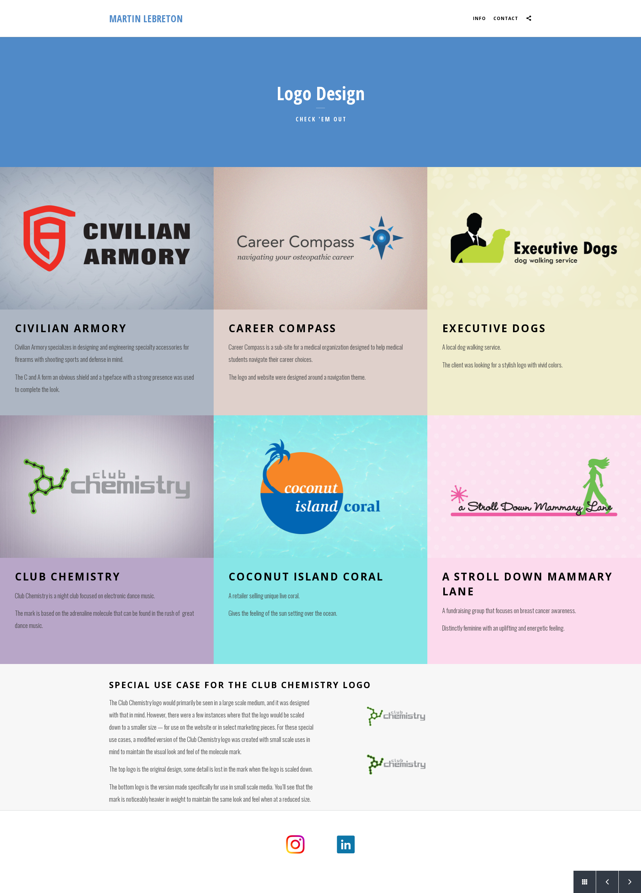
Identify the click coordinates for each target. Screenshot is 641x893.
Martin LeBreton (146, 18)
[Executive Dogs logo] (534, 238)
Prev (607, 882)
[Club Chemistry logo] (107, 486)
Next (630, 882)
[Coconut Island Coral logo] (320, 486)
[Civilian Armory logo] (107, 238)
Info (479, 18)
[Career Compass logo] (320, 238)
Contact (505, 18)
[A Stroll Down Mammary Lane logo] (534, 486)
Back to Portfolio (584, 882)
